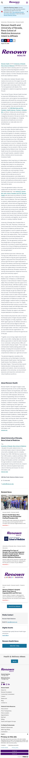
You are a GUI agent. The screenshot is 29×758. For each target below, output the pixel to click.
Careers (3, 696)
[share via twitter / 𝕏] (5, 40)
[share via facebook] (2, 40)
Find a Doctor (4, 708)
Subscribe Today (14, 646)
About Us (3, 690)
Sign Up (14, 661)
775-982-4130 (4, 679)
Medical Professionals (7, 727)
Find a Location (5, 713)
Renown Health (20, 22)
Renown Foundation (6, 692)
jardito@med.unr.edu (8, 484)
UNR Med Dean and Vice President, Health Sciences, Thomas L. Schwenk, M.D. (14, 110)
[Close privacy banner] (27, 734)
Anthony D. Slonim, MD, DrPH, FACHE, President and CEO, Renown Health (13, 193)
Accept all (14, 751)
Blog (2, 700)
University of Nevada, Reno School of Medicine (13, 446)
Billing (2, 719)
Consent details (4, 747)
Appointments (5, 715)
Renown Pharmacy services (10, 15)
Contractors (4, 731)
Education (5, 548)
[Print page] (14, 40)
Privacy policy (15, 747)
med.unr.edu (4, 472)
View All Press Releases (14, 606)
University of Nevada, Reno (8, 22)
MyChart (3, 717)
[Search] (2, 2)
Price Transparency (6, 711)
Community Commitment (7, 694)
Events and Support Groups (8, 721)
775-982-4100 (4, 675)
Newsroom (4, 698)
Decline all (14, 753)
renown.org (4, 430)
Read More (14, 525)
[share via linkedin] (11, 40)
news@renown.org (12, 622)
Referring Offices (5, 729)
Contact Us (4, 702)
